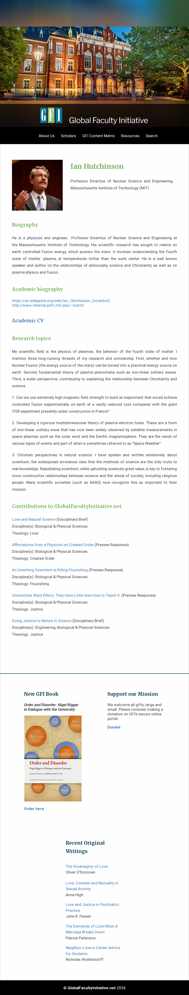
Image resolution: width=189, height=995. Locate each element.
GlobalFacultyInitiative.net (92, 988)
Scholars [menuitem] (68, 135)
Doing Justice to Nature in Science (41, 620)
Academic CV (28, 321)
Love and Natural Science (34, 519)
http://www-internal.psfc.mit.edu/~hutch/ (48, 305)
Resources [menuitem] (130, 135)
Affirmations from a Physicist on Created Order (53, 544)
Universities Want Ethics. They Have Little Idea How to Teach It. (66, 595)
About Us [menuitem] (47, 135)
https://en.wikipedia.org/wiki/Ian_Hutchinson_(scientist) (61, 300)
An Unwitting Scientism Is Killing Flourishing (50, 570)
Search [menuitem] (152, 135)
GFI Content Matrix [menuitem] (98, 135)
